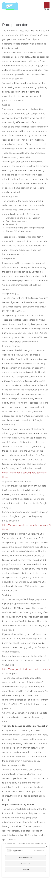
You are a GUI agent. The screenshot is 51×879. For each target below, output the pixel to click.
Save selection (25, 857)
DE (45, 9)
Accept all (25, 863)
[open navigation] (47, 5)
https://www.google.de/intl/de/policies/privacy (26, 669)
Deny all (25, 869)
